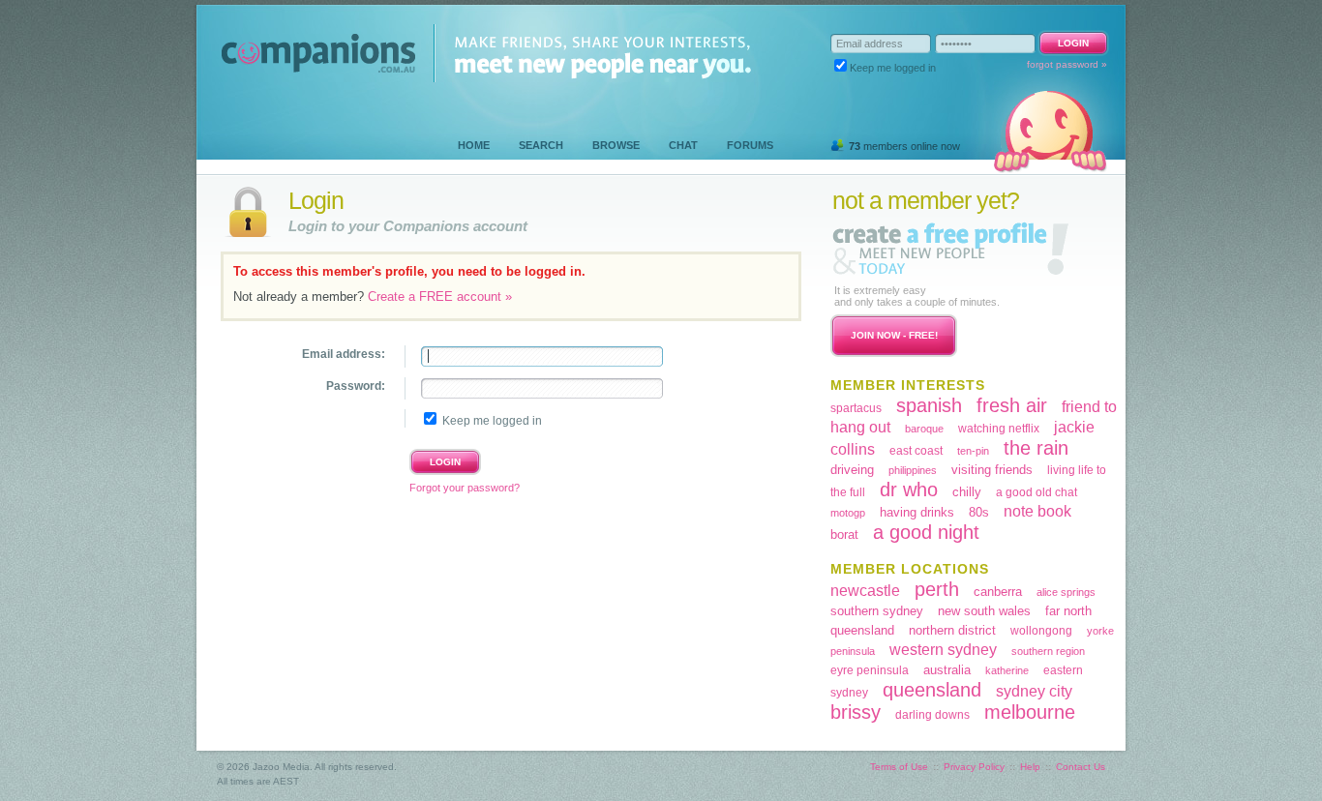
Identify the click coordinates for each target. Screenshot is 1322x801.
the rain (1036, 448)
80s (979, 512)
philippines (912, 470)
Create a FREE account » (440, 296)
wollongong (1041, 631)
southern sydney (876, 611)
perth (937, 589)
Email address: (343, 354)
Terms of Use (899, 766)
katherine (1007, 670)
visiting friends (992, 469)
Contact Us (1080, 766)
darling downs (932, 715)
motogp (847, 513)
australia (947, 670)
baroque (924, 428)
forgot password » (1067, 64)
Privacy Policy (974, 766)
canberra (998, 591)
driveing (852, 469)
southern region (1048, 651)
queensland (932, 689)
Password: (355, 386)
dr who (909, 489)
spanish (929, 405)
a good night (926, 532)
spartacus (856, 408)
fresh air (1011, 405)
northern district (952, 630)
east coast (916, 451)
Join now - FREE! (894, 335)
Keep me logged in (893, 68)
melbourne (1029, 712)
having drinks (917, 512)
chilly (966, 492)
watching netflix (998, 428)
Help (1030, 766)
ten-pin (973, 451)
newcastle (865, 590)
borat (844, 534)
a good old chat (1036, 492)
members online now (904, 146)
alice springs (1066, 592)
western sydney (943, 649)
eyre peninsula (869, 670)
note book (1037, 511)
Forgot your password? (464, 487)
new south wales (984, 611)
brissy (855, 712)
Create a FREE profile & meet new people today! (950, 248)
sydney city (1034, 691)
